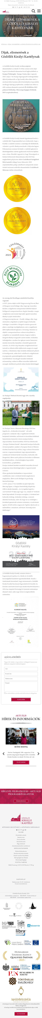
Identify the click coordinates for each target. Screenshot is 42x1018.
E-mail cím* (7, 673)
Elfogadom (21, 1014)
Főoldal (4, 44)
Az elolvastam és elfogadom (21, 693)
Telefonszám (7, 677)
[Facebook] (13, 7)
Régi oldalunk (21, 844)
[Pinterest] (17, 7)
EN (27, 7)
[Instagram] (15, 7)
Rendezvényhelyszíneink (21, 853)
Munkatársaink (21, 841)
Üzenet (6, 682)
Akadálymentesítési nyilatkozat (21, 846)
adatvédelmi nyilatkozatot (15, 693)
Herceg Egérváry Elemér (21, 858)
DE (29, 7)
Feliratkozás (21, 801)
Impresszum (21, 837)
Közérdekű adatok (21, 835)
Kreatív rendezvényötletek (21, 855)
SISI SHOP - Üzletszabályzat (28, 896)
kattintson (24, 884)
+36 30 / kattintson (25, 882)
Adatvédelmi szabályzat (12, 896)
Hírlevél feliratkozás (21, 851)
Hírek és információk (21, 719)
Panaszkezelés (21, 839)
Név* (5, 668)
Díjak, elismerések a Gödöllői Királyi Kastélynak (21, 5)
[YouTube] (19, 7)
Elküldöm (21, 699)
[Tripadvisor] (21, 7)
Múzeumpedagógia (21, 860)
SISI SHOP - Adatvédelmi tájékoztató (20, 897)
